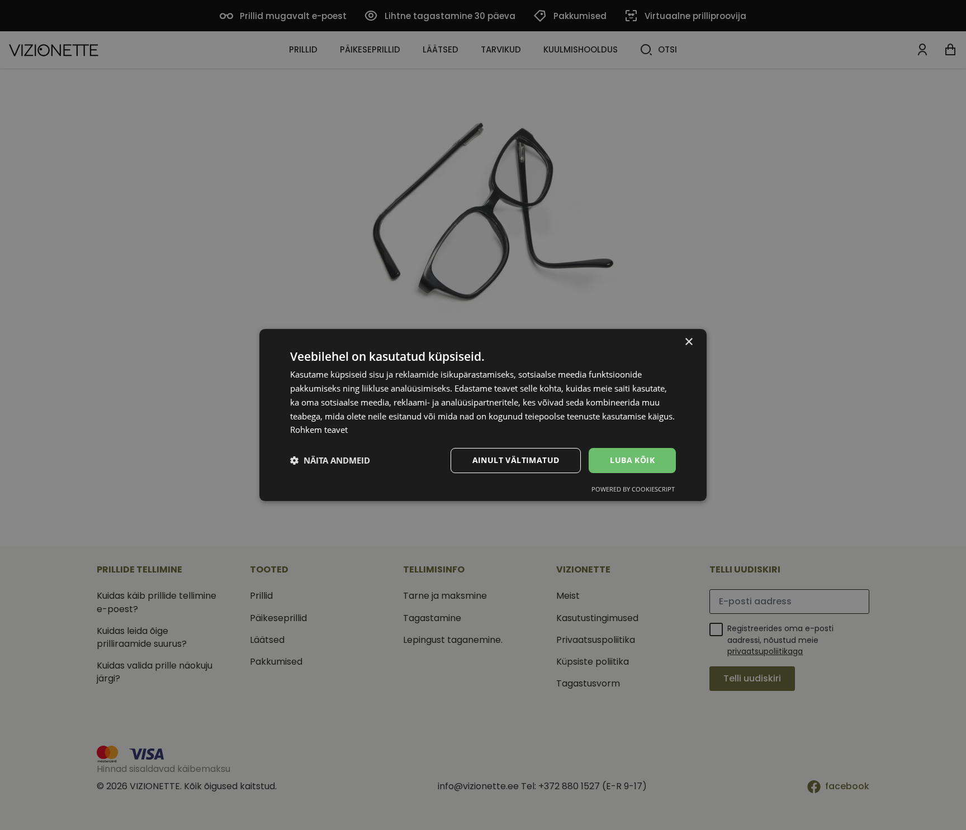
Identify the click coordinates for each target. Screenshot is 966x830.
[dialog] (483, 415)
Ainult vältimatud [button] (516, 460)
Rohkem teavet (319, 429)
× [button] (688, 342)
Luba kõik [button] (632, 460)
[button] (330, 461)
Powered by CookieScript (633, 489)
